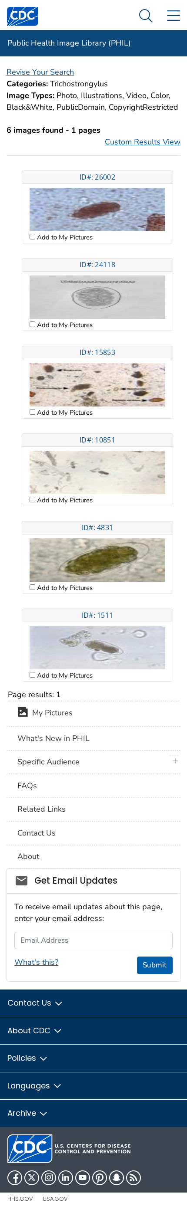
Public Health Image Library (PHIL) (69, 43)
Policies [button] (22, 1057)
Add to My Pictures (64, 237)
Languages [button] (29, 1085)
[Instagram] (48, 1177)
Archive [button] (22, 1113)
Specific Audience (48, 762)
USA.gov (55, 1199)
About (28, 856)
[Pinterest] (99, 1177)
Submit (155, 965)
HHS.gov (20, 1199)
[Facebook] (14, 1177)
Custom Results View (142, 142)
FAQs (27, 785)
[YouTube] (82, 1177)
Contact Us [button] (30, 1002)
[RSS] (133, 1177)
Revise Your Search (40, 72)
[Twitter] (31, 1177)
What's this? (36, 962)
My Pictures (50, 713)
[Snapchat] (116, 1177)
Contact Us (36, 833)
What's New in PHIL (53, 738)
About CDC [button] (30, 1030)
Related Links (41, 809)
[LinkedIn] (65, 1177)
